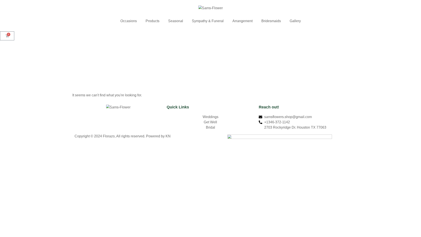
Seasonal (175, 21)
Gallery (295, 21)
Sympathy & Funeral (208, 21)
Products (152, 21)
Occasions (128, 21)
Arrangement (242, 21)
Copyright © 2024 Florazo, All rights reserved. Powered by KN (123, 136)
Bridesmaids (271, 21)
